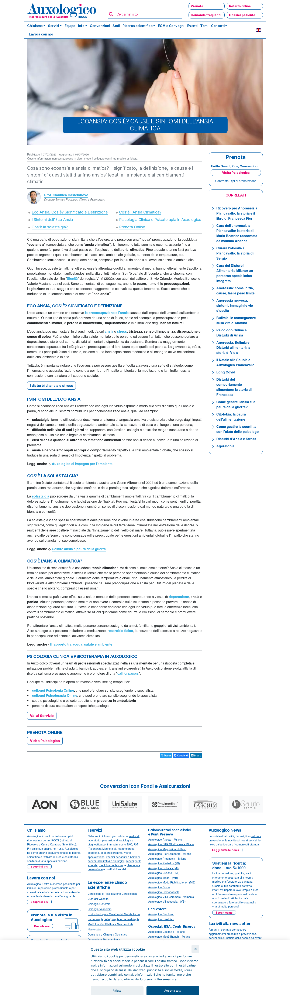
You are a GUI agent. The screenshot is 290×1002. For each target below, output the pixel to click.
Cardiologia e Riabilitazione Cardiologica (112, 894)
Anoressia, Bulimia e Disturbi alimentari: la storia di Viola (233, 347)
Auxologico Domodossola (163, 892)
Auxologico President (161, 919)
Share (197, 755)
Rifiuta (117, 990)
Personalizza (166, 979)
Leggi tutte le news (225, 850)
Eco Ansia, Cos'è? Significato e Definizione (70, 212)
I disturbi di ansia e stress (51, 385)
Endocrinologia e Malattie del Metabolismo (114, 914)
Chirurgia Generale (99, 904)
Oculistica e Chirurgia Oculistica (107, 934)
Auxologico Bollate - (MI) (163, 868)
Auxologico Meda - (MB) (163, 878)
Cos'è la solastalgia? (50, 227)
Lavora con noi (40, 34)
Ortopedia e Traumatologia (104, 939)
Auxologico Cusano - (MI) (163, 873)
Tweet (167, 755)
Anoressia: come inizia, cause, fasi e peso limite (235, 290)
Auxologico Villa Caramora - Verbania (171, 897)
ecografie (93, 853)
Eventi (192, 26)
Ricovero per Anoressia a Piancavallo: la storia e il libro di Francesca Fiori (236, 213)
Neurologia (94, 929)
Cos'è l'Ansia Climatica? (140, 212)
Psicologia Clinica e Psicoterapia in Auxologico (160, 219)
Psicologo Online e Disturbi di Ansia (231, 333)
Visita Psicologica (45, 741)
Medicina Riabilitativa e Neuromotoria (110, 924)
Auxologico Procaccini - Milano (167, 858)
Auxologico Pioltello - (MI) (164, 863)
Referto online (240, 6)
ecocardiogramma (111, 853)
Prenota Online (132, 227)
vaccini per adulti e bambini (123, 857)
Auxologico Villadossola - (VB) (167, 901)
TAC (129, 844)
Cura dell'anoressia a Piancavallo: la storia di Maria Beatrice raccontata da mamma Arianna (236, 233)
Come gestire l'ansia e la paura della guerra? (235, 404)
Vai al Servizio (42, 716)
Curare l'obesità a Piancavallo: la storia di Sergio (234, 253)
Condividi (182, 755)
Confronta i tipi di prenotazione (235, 181)
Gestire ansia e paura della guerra (79, 548)
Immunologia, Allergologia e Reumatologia (113, 919)
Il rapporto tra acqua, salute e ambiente (81, 644)
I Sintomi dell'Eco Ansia (52, 219)
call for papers (128, 673)
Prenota (197, 6)
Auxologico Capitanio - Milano (166, 932)
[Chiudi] (195, 949)
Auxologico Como (159, 887)
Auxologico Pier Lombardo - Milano (169, 854)
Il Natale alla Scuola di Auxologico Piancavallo (235, 362)
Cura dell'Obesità (98, 899)
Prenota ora (41, 926)
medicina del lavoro (111, 865)
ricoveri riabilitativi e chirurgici (106, 861)
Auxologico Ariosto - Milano (165, 839)
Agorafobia (225, 446)
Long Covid (225, 372)
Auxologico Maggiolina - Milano (167, 849)
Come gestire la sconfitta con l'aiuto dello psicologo (237, 429)
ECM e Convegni (171, 26)
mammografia (126, 849)
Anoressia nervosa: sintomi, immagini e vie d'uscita (234, 305)
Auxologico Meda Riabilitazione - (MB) (171, 882)
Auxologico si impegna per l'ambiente (82, 463)
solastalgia (40, 496)
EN (258, 30)
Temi (204, 26)
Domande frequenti (206, 15)
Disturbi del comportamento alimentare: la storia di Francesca (234, 387)
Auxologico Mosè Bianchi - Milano (169, 936)
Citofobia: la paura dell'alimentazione (231, 417)
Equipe (70, 26)
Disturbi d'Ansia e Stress (236, 438)
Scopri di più (39, 866)
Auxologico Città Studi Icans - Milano (171, 844)
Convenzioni (100, 26)
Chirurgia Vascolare (99, 909)
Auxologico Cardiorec (161, 914)
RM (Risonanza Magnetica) (113, 846)
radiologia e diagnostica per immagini (110, 842)
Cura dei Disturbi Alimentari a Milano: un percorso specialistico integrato (234, 273)
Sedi (116, 26)
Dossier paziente (242, 15)
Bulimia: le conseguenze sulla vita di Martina (236, 320)
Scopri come (224, 912)
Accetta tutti (172, 990)
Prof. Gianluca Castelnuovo (66, 194)
